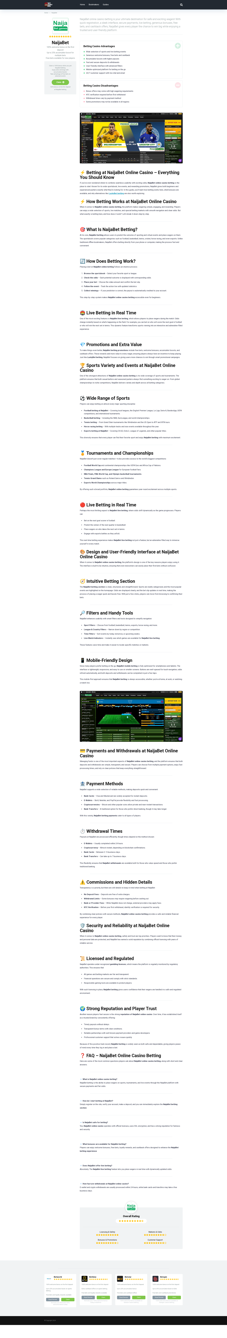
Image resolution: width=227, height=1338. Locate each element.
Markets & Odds (155, 1232)
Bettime (92, 1277)
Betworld (58, 1277)
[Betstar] (120, 1281)
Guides (106, 4)
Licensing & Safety (107, 1232)
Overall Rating (131, 1216)
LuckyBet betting (116, 193)
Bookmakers (94, 4)
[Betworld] (49, 1281)
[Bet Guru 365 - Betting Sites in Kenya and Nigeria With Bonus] (48, 4)
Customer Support (155, 1240)
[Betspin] (155, 1281)
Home (82, 4)
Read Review (52, 1299)
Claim (59, 82)
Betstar (128, 1277)
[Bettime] (84, 1281)
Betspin (163, 1277)
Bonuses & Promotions (107, 1240)
